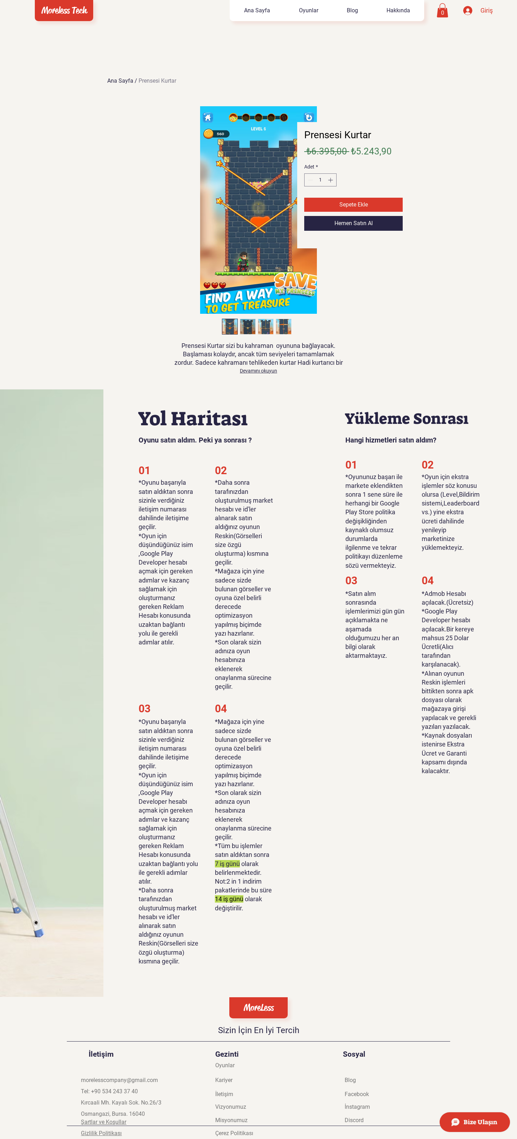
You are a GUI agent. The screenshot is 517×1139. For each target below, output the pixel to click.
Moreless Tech (64, 10)
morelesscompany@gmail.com (119, 1080)
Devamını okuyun (258, 371)
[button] (442, 10)
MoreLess (259, 1007)
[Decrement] (309, 180)
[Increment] (331, 180)
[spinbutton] (320, 180)
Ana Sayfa (120, 80)
